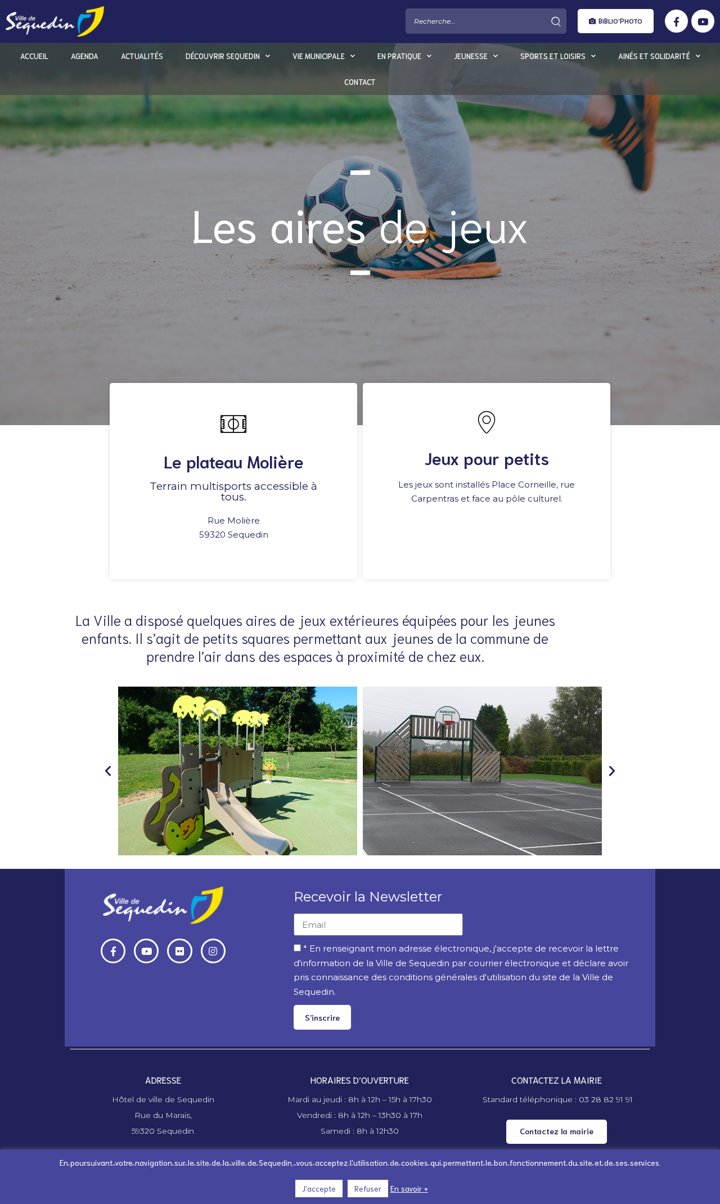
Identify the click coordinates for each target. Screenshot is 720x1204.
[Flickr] (179, 951)
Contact (360, 82)
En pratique (399, 56)
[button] (616, 22)
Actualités (142, 56)
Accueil (34, 56)
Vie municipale (318, 56)
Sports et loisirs (553, 56)
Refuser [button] (367, 1188)
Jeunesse (471, 56)
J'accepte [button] (319, 1188)
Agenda (84, 56)
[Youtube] (702, 21)
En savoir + (409, 1188)
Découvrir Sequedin (223, 56)
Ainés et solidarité (654, 56)
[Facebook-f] (676, 21)
